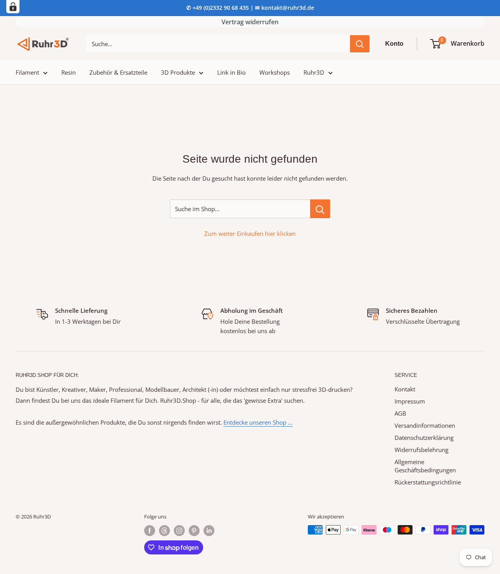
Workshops (274, 72)
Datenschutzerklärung (424, 437)
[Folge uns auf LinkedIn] (209, 530)
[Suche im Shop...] (320, 208)
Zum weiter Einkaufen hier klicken (250, 233)
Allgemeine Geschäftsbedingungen (425, 466)
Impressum (410, 401)
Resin (68, 72)
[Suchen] (360, 43)
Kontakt (405, 389)
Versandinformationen (425, 425)
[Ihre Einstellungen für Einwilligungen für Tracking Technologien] (13, 6)
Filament (27, 72)
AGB (400, 413)
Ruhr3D (314, 72)
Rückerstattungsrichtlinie (428, 482)
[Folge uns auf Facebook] (149, 530)
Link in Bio (231, 72)
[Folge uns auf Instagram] (179, 530)
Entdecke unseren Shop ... (258, 422)
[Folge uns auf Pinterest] (194, 530)
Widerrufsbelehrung (421, 450)
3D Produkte (178, 72)
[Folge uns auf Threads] (164, 530)
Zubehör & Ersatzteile (118, 72)
